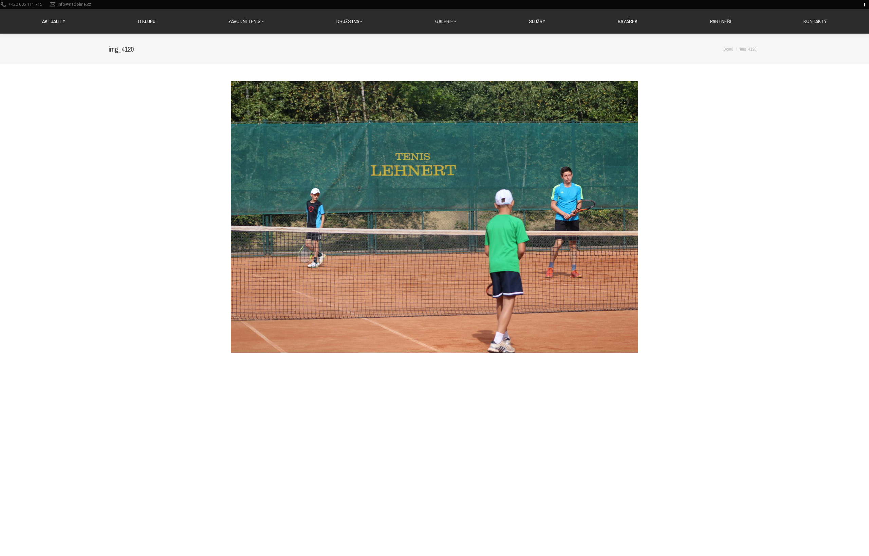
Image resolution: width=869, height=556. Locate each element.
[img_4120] (434, 217)
